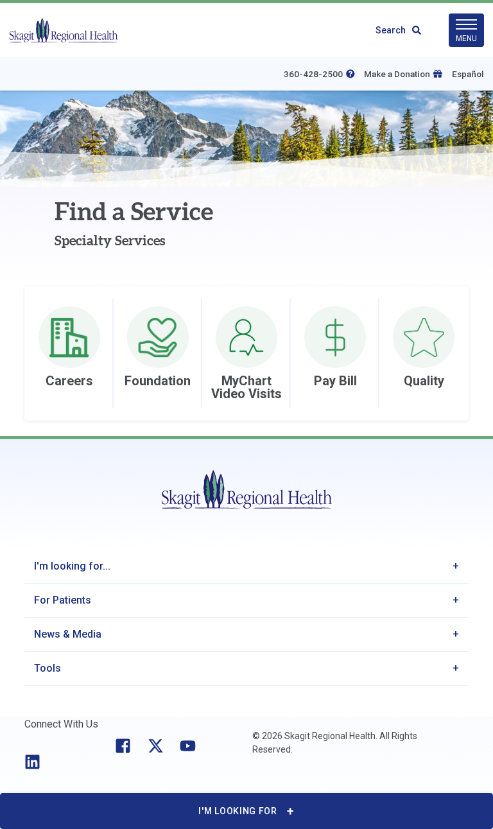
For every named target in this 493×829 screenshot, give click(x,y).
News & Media (67, 634)
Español (468, 74)
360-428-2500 (313, 74)
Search (391, 30)
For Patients (62, 600)
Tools (47, 668)
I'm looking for (237, 811)
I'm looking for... (72, 566)
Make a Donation (397, 74)
